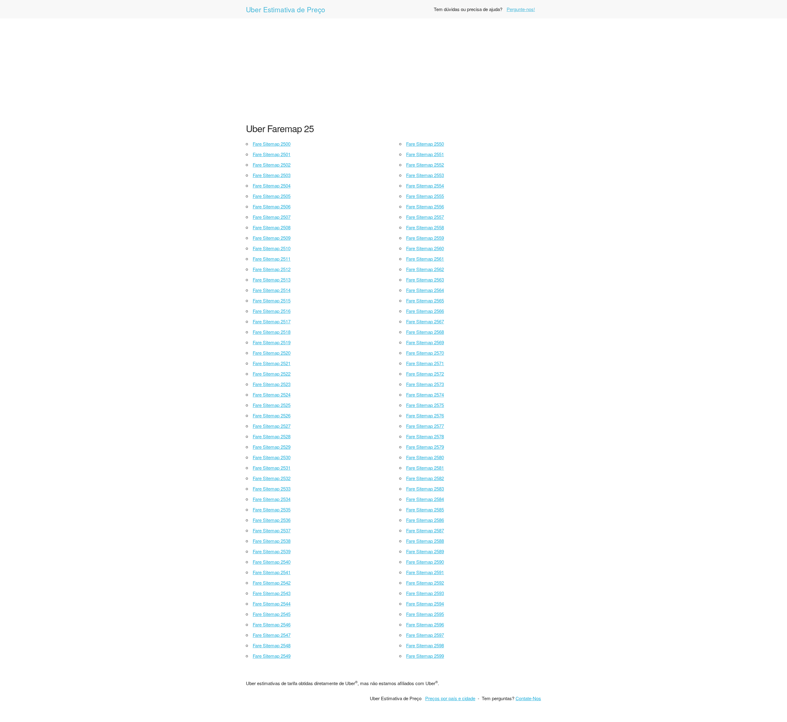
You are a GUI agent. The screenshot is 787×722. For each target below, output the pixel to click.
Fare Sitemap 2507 (272, 217)
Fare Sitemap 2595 (425, 614)
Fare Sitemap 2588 (425, 541)
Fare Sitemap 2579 (425, 447)
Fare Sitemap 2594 (425, 603)
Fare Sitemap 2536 (272, 520)
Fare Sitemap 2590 (425, 561)
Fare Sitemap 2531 (272, 467)
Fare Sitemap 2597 (425, 635)
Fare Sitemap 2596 (425, 624)
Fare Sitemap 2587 (425, 530)
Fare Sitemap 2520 (272, 352)
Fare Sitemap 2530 (272, 457)
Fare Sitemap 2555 (425, 196)
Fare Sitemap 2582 (425, 478)
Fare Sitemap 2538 (272, 541)
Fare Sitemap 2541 (272, 572)
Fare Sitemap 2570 (425, 352)
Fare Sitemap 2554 (425, 185)
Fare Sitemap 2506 (272, 206)
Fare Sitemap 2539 (272, 551)
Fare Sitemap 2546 (272, 624)
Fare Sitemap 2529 (272, 447)
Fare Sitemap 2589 (425, 551)
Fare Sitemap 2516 (272, 311)
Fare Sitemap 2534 (272, 499)
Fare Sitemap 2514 (272, 290)
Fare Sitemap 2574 (425, 394)
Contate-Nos (528, 698)
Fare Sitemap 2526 (272, 415)
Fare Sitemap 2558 (425, 227)
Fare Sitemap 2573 (425, 384)
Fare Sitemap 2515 (272, 300)
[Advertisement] (393, 71)
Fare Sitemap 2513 (272, 279)
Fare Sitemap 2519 (272, 342)
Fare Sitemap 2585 (425, 509)
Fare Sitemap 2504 (272, 185)
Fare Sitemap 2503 (272, 175)
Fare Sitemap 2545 (272, 614)
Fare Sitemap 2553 (425, 175)
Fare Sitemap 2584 (425, 499)
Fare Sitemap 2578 (425, 436)
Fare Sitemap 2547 (272, 635)
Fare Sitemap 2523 (272, 384)
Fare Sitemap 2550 (425, 143)
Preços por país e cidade (450, 698)
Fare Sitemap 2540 (272, 561)
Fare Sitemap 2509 (272, 238)
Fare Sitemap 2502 (272, 164)
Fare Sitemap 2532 (272, 478)
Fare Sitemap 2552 (425, 164)
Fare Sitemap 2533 (272, 488)
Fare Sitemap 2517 (272, 321)
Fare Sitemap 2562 (425, 269)
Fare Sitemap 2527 (272, 426)
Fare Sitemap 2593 (425, 593)
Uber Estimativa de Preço (285, 9)
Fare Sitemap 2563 (425, 279)
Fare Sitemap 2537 (272, 530)
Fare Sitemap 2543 (272, 593)
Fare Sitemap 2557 (425, 217)
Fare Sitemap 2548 (272, 645)
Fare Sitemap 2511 (272, 258)
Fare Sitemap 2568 (425, 332)
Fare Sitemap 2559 (425, 238)
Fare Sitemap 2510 (272, 248)
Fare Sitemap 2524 (272, 394)
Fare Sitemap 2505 (272, 196)
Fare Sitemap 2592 (425, 582)
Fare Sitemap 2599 (425, 656)
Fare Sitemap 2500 (272, 143)
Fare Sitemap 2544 (272, 603)
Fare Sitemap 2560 (425, 248)
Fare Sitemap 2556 (425, 206)
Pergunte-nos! (521, 9)
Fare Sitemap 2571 (425, 363)
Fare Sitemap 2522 (272, 373)
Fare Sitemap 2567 (425, 321)
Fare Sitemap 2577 (425, 426)
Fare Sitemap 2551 (425, 154)
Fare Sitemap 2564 (425, 290)
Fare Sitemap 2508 (272, 227)
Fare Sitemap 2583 (425, 488)
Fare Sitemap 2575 (425, 405)
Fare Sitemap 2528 (272, 436)
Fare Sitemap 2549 (272, 656)
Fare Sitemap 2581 (425, 467)
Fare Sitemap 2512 (272, 269)
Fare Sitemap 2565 (425, 300)
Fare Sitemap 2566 (425, 311)
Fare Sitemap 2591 (425, 572)
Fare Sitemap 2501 (272, 154)
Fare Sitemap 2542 (272, 582)
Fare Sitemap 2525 (272, 405)
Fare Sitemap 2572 (425, 373)
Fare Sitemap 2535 (272, 509)
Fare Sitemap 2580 (425, 457)
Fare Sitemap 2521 (272, 363)
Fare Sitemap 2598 (425, 645)
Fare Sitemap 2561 (425, 258)
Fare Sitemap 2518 (272, 332)
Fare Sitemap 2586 (425, 520)
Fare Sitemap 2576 (425, 415)
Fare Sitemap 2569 (425, 342)
